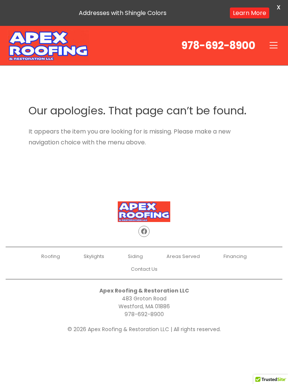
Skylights (94, 256)
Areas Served (183, 256)
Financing (235, 256)
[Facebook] (144, 231)
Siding (135, 256)
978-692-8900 (218, 45)
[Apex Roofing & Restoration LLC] (48, 46)
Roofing (50, 256)
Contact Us (144, 269)
